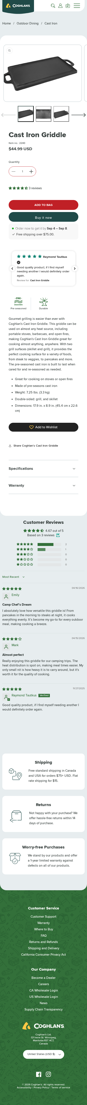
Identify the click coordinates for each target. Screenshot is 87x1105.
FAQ (43, 935)
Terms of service (60, 1087)
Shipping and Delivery (43, 948)
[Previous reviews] (12, 268)
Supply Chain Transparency (43, 1009)
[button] (53, 6)
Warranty (43, 923)
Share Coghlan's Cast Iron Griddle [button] (36, 445)
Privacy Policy (41, 1087)
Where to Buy (43, 929)
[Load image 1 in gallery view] (26, 114)
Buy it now (43, 218)
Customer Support (43, 917)
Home (6, 23)
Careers (43, 984)
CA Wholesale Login (43, 990)
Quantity (14, 162)
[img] (12, 589)
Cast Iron (51, 23)
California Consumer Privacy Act (43, 954)
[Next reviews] (74, 268)
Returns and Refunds (43, 942)
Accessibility (24, 1087)
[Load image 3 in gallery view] (61, 114)
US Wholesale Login (43, 997)
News (44, 1003)
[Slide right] (78, 115)
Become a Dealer (43, 978)
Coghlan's (36, 1084)
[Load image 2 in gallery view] (43, 114)
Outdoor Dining (28, 23)
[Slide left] (8, 115)
